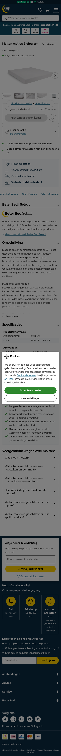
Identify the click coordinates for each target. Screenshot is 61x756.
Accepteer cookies (30, 390)
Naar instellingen (30, 398)
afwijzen (8, 379)
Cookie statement (26, 375)
